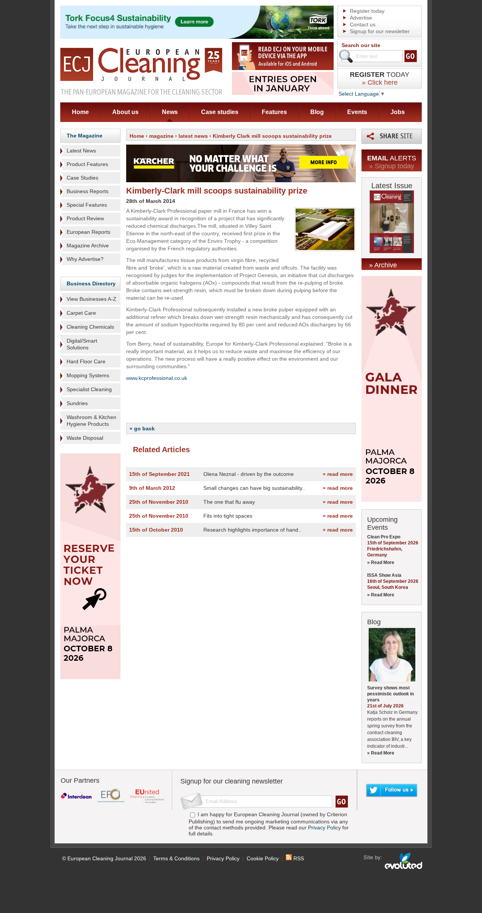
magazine (161, 136)
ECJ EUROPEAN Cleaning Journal (141, 71)
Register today (367, 11)
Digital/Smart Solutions (82, 344)
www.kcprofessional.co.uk (156, 378)
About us (125, 112)
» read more (338, 474)
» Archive (383, 265)
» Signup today (391, 166)
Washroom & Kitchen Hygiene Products (91, 420)
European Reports (88, 232)
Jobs (397, 112)
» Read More (380, 562)
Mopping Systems (88, 375)
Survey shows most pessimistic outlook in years (390, 694)
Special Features (87, 205)
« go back (142, 428)
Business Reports (87, 191)
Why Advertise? (85, 259)
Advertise (361, 18)
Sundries (77, 403)
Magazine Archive (88, 245)
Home (80, 112)
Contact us (362, 24)
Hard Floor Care (86, 361)
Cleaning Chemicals (90, 327)
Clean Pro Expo (383, 537)
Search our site (361, 45)
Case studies (219, 112)
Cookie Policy (263, 858)
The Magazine (84, 136)
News (170, 112)
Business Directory (91, 283)
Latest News (81, 151)
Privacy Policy (324, 828)
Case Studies (82, 178)
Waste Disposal (85, 438)
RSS (298, 858)
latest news (193, 136)
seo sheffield (393, 861)
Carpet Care (81, 313)
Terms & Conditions (176, 858)
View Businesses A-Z (91, 299)
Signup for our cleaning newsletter (231, 781)
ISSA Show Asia (384, 575)
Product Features (87, 164)
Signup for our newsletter (380, 31)
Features (274, 112)
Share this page (392, 136)
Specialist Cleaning (89, 389)
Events (357, 112)
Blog (317, 112)
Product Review (85, 218)
